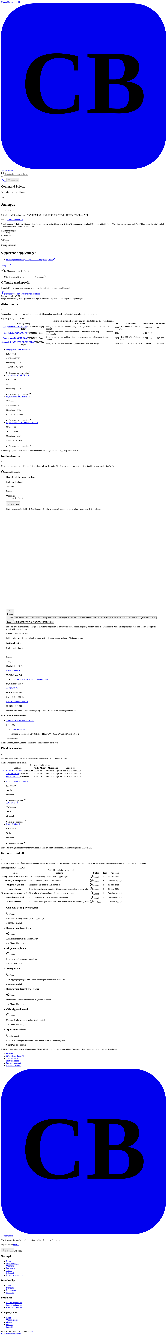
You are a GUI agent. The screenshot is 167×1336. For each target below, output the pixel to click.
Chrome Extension (14, 1307)
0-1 (31, 1331)
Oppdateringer (12, 1320)
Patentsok (10, 1273)
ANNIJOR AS (12, 688)
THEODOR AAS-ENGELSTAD (29, 679)
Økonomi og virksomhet (18, 373)
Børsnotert (10, 1268)
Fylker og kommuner (15, 1275)
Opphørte (10, 1266)
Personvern (10, 1334)
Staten (8, 1285)
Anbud (9, 1270)
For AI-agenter (14, 1302)
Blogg (8, 1317)
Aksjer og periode (15, 800)
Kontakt (9, 1327)
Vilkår (3, 1334)
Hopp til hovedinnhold (10, 2)
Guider (9, 1322)
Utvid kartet (14, 504)
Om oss (9, 1324)
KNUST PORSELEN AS (17, 701)
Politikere (10, 1292)
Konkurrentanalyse (14, 1305)
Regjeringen (11, 1290)
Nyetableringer (12, 1263)
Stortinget (10, 1288)
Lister (8, 1261)
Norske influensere (15, 219)
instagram (5, 265)
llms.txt (18, 1334)
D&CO (16, 1245)
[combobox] (16, 174)
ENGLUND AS (13, 670)
